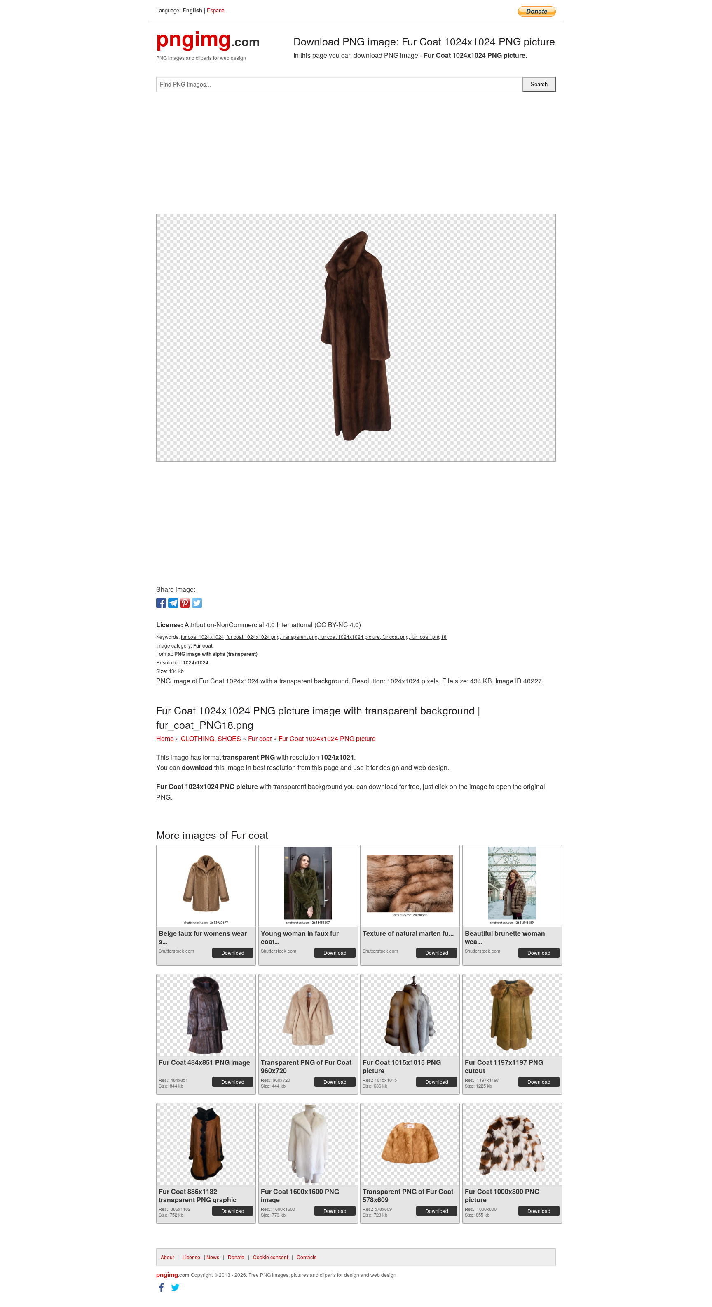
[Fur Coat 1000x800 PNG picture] (512, 1144)
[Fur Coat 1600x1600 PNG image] (308, 1144)
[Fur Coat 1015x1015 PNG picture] (410, 1015)
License (191, 1256)
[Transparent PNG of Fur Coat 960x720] (308, 1015)
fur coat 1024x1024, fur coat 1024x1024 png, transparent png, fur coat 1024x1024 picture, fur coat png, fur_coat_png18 (314, 636)
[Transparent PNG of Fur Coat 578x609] (410, 1144)
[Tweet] (197, 603)
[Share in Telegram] (173, 603)
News (212, 1256)
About (167, 1256)
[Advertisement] (356, 156)
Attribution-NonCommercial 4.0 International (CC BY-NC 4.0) (273, 624)
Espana (216, 10)
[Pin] (185, 603)
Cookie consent (270, 1256)
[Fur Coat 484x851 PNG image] (206, 1015)
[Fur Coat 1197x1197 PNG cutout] (512, 1015)
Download (232, 952)
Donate (236, 1256)
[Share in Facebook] (161, 603)
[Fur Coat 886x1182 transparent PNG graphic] (206, 1144)
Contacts (306, 1256)
